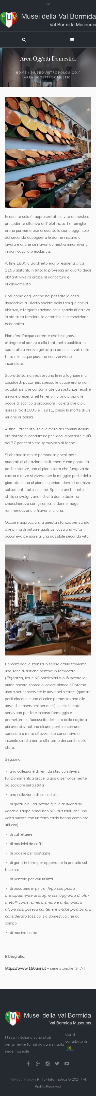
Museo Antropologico (54, 72)
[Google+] (38, 1063)
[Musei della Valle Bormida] (48, 20)
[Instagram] (47, 1063)
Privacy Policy (21, 1079)
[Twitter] (57, 1063)
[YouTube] (66, 1063)
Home (21, 72)
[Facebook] (28, 1063)
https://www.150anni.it (25, 968)
